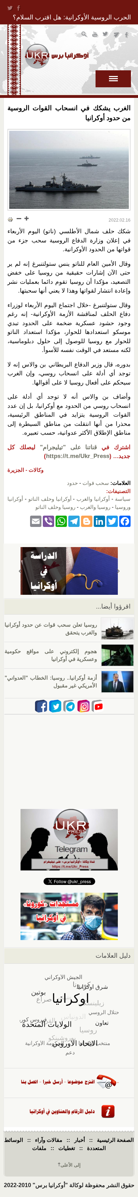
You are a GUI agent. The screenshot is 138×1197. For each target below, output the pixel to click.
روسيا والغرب (95, 507)
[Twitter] (112, 521)
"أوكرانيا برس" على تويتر (106, 35)
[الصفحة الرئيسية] (56, 56)
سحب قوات (95, 483)
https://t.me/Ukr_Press (77, 456)
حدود (72, 483)
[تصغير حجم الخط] (19, 218)
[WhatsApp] (61, 521)
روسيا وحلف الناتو (55, 507)
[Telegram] (74, 521)
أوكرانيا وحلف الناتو (49, 499)
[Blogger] (86, 521)
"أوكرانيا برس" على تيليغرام (116, 35)
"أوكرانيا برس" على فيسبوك (127, 35)
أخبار (79, 1140)
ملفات (39, 1148)
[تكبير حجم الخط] (26, 218)
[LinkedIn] (99, 521)
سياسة (123, 499)
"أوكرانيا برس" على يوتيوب (95, 35)
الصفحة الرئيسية (115, 1140)
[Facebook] (125, 521)
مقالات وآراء (48, 1140)
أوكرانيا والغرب (93, 499)
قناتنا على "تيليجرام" (68, 447)
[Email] (35, 521)
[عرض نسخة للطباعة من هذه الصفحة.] (10, 219)
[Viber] (48, 521)
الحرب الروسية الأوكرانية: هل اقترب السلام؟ (72, 17)
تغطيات (66, 1148)
